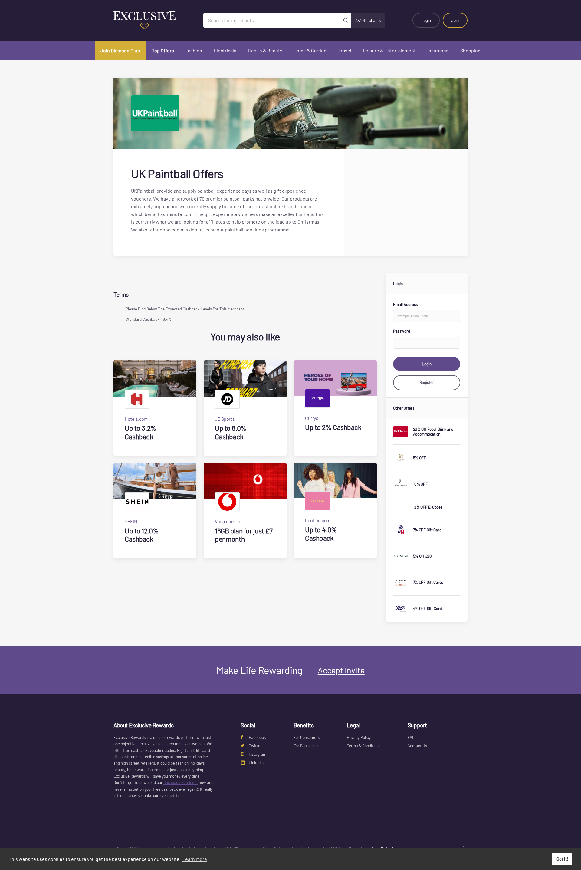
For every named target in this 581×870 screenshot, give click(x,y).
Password (401, 331)
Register (426, 382)
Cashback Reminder (180, 782)
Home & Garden (310, 50)
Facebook (257, 737)
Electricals (225, 50)
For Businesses (306, 745)
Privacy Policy (359, 737)
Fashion (193, 50)
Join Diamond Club (120, 50)
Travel (344, 50)
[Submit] (345, 20)
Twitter (255, 745)
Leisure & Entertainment (389, 50)
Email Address (405, 304)
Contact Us (417, 745)
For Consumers (307, 737)
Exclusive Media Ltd (380, 848)
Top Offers (163, 50)
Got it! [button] (562, 859)
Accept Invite (341, 670)
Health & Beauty (265, 50)
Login (426, 20)
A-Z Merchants (368, 20)
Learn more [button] (194, 859)
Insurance (437, 50)
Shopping (470, 50)
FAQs (412, 737)
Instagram (257, 754)
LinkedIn (256, 762)
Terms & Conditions (363, 745)
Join (455, 20)
